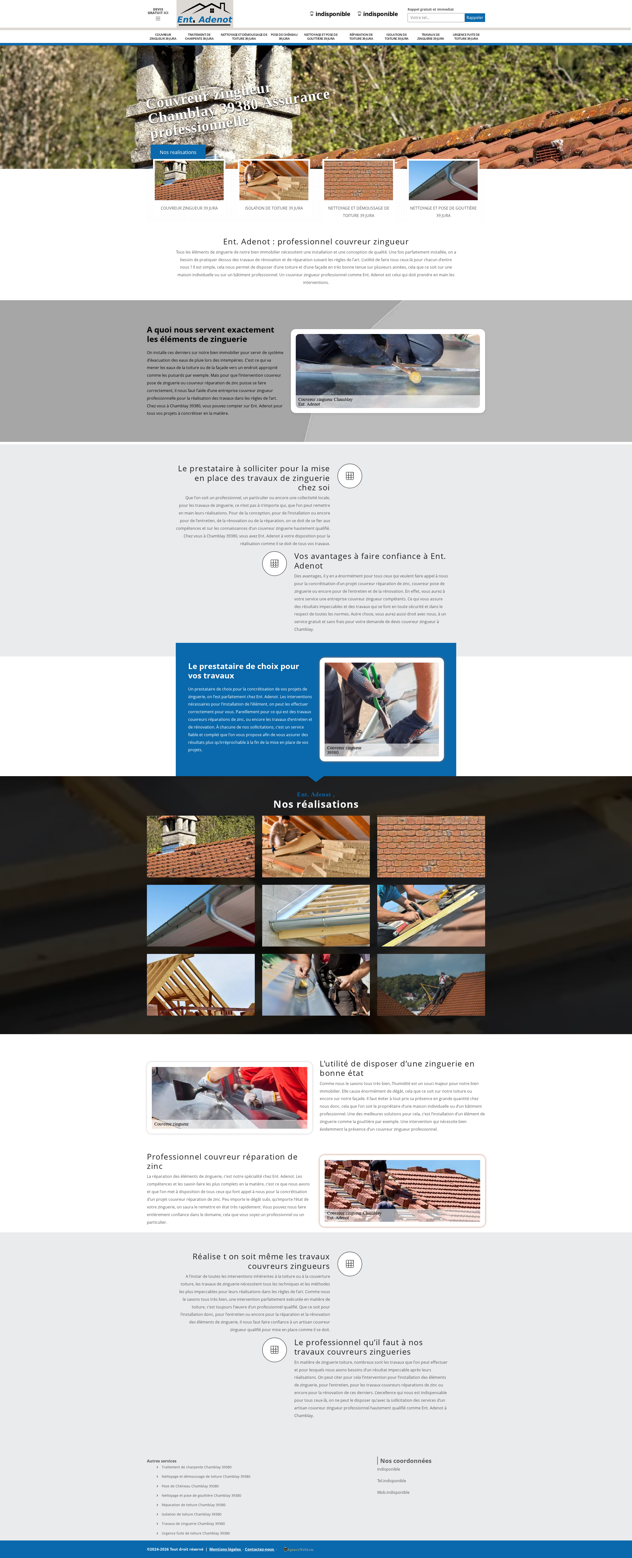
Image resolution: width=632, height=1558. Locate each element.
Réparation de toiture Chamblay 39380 (194, 1505)
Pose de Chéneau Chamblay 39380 (190, 1486)
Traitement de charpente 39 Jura (199, 36)
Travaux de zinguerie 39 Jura (430, 36)
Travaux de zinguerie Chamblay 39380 (193, 1523)
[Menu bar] (158, 18)
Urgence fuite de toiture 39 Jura (466, 36)
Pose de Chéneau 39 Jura (284, 36)
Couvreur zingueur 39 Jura (163, 36)
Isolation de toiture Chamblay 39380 (191, 1514)
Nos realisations (178, 152)
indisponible (333, 14)
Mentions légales (225, 1549)
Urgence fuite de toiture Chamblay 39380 (196, 1533)
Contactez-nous (260, 1549)
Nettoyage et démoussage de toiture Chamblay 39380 (206, 1476)
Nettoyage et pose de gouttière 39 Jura (320, 36)
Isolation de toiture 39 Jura (397, 36)
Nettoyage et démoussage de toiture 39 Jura (244, 36)
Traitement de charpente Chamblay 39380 (197, 1467)
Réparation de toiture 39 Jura (361, 36)
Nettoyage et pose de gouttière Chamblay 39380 (201, 1495)
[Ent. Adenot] (205, 14)
